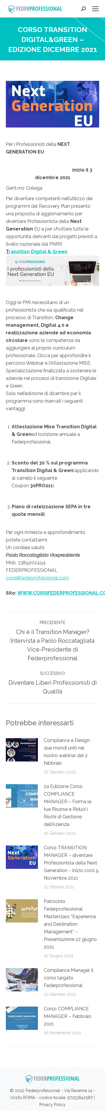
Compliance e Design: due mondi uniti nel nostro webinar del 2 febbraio (67, 752)
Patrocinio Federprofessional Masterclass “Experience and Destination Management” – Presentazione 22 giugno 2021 (70, 924)
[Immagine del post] (22, 749)
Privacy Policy (52, 1104)
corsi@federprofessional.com (37, 578)
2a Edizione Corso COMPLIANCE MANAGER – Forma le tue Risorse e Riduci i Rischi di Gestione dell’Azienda (67, 805)
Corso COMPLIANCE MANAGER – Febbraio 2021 (67, 1016)
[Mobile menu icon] (95, 9)
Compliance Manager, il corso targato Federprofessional (68, 977)
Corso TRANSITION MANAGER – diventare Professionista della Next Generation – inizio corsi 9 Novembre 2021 (71, 863)
